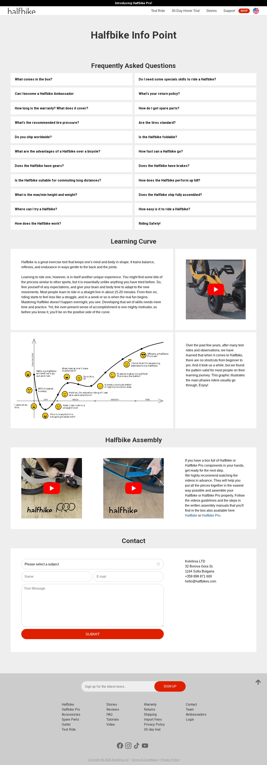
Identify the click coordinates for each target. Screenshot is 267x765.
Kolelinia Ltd (120, 760)
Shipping (150, 714)
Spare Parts (70, 719)
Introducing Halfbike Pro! (133, 3)
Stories (211, 11)
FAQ (109, 714)
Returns (149, 709)
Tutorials (112, 719)
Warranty (150, 704)
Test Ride (158, 11)
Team (190, 709)
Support (229, 11)
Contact (191, 704)
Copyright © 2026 (100, 760)
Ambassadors (196, 714)
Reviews (112, 709)
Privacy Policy (154, 724)
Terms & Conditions (144, 760)
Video (110, 724)
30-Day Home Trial (186, 11)
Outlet (66, 724)
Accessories (71, 714)
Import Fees (153, 719)
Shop (244, 10)
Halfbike (191, 515)
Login (190, 719)
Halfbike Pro (211, 515)
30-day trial (152, 729)
